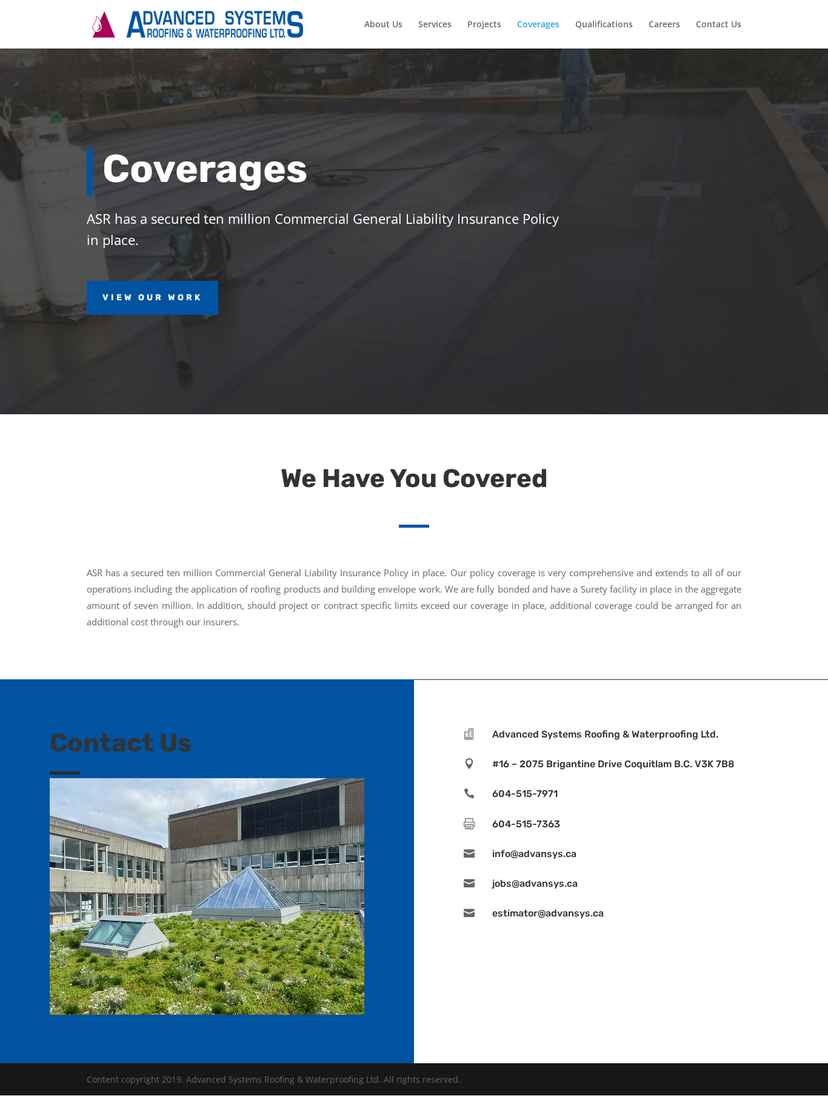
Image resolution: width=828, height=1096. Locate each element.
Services (435, 25)
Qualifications (604, 25)
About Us (383, 25)
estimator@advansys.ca (548, 913)
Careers (664, 25)
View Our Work (152, 297)
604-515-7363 (526, 824)
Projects (484, 25)
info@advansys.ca (534, 853)
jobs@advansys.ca (535, 883)
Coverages (538, 25)
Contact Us (718, 25)
